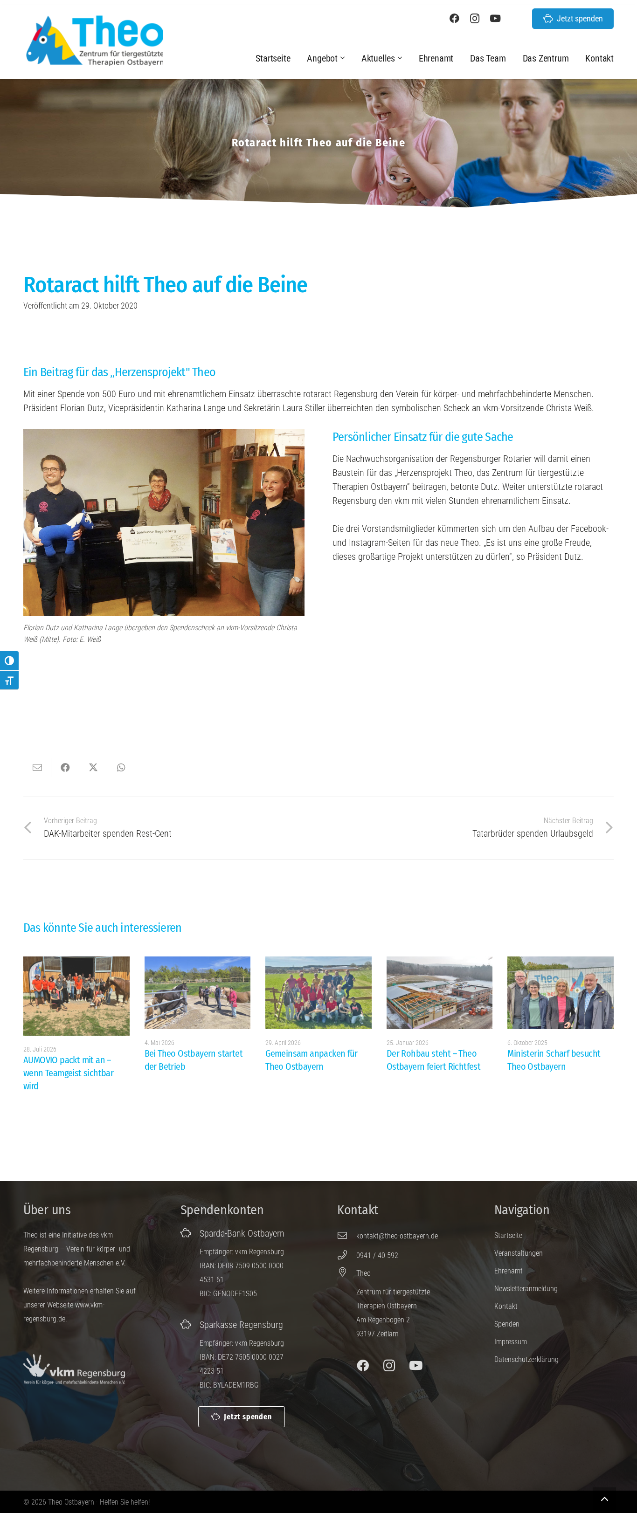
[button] (343, 58)
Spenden (506, 1324)
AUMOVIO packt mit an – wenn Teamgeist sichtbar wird (68, 1073)
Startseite (508, 1235)
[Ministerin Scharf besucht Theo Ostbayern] (560, 992)
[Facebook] (454, 18)
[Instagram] (475, 18)
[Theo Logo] (93, 40)
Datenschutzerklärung (526, 1359)
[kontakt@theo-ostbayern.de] (346, 1235)
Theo (363, 1273)
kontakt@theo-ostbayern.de (397, 1235)
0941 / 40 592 (377, 1255)
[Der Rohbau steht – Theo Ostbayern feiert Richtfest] (440, 992)
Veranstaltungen (518, 1253)
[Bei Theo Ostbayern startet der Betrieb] (198, 992)
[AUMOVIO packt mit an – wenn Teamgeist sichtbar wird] (76, 996)
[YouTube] (495, 18)
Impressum (510, 1341)
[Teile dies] (65, 767)
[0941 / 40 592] (346, 1255)
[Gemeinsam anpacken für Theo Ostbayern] (318, 992)
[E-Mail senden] (37, 767)
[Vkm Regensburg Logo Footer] (74, 1369)
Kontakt (506, 1306)
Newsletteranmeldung (526, 1288)
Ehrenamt (508, 1270)
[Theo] (346, 1272)
